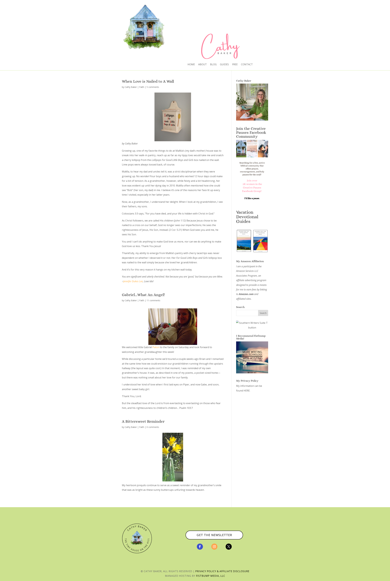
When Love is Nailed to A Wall (148, 81)
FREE (235, 64)
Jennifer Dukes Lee (133, 281)
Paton (155, 347)
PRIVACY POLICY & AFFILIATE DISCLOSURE (222, 571)
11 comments (153, 300)
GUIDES (224, 64)
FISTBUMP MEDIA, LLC (210, 575)
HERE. (247, 390)
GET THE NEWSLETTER (214, 535)
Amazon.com (246, 294)
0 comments (153, 427)
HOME (191, 64)
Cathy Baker (131, 87)
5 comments (153, 87)
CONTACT (247, 64)
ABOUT (202, 64)
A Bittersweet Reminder (143, 421)
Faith (141, 87)
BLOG (213, 64)
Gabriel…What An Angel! (143, 294)
